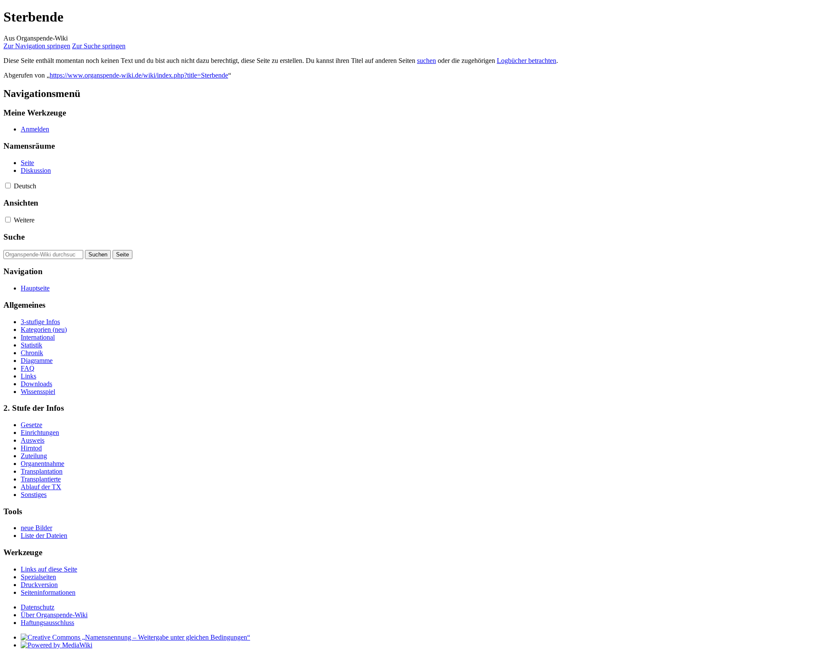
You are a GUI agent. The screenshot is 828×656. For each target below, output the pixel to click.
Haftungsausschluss (47, 622)
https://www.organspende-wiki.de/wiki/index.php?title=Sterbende (139, 75)
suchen (426, 60)
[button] (8, 185)
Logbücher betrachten (526, 60)
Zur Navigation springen (36, 46)
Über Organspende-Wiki (54, 615)
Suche (14, 236)
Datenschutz (37, 607)
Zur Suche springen (98, 46)
